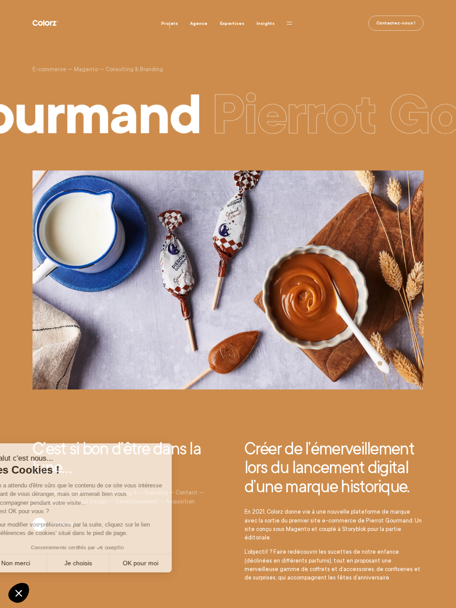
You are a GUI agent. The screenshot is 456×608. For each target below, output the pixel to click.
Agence (199, 23)
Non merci (39, 563)
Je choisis (102, 563)
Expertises (232, 23)
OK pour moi (165, 563)
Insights (265, 23)
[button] (18, 593)
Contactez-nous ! (395, 22)
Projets (169, 23)
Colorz (45, 22)
